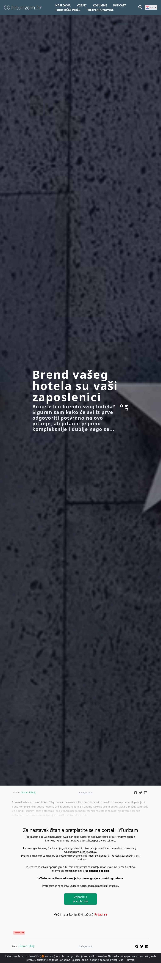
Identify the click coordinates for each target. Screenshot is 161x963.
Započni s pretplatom (80, 899)
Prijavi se (100, 914)
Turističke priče (67, 10)
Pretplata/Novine (100, 10)
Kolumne (100, 5)
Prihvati (130, 960)
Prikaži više (116, 960)
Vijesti (81, 5)
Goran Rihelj (27, 946)
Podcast (119, 5)
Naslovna (63, 5)
